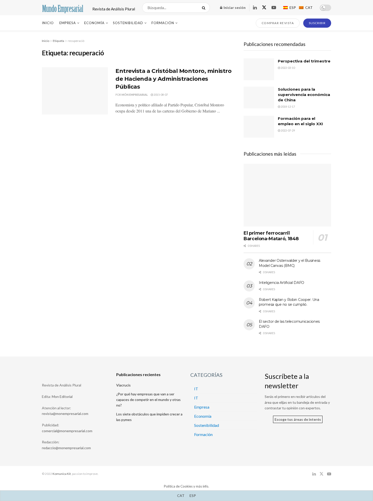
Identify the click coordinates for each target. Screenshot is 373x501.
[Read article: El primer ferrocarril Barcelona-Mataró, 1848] (287, 195)
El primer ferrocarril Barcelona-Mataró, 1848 (271, 236)
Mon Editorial (62, 396)
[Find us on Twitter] (264, 8)
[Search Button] (204, 8)
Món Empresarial (135, 94)
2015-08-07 (160, 94)
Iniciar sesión (234, 7)
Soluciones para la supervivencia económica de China (304, 94)
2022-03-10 (287, 67)
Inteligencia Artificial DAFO (281, 282)
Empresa (67, 23)
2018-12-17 (287, 106)
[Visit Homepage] (62, 8)
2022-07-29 (287, 130)
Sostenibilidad (128, 23)
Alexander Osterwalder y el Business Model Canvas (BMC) (289, 263)
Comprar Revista (278, 23)
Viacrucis (123, 385)
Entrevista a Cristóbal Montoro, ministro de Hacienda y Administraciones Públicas (173, 79)
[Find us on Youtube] (274, 8)
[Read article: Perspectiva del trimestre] (259, 69)
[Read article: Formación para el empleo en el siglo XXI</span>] (259, 127)
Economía (94, 23)
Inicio (48, 23)
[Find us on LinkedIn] (255, 8)
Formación (162, 23)
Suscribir (317, 23)
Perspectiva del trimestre (304, 61)
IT (196, 388)
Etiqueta (58, 41)
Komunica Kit (62, 474)
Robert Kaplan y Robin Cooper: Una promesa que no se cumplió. (289, 302)
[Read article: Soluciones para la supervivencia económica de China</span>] (259, 97)
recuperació (76, 41)
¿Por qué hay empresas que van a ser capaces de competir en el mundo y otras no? (148, 400)
